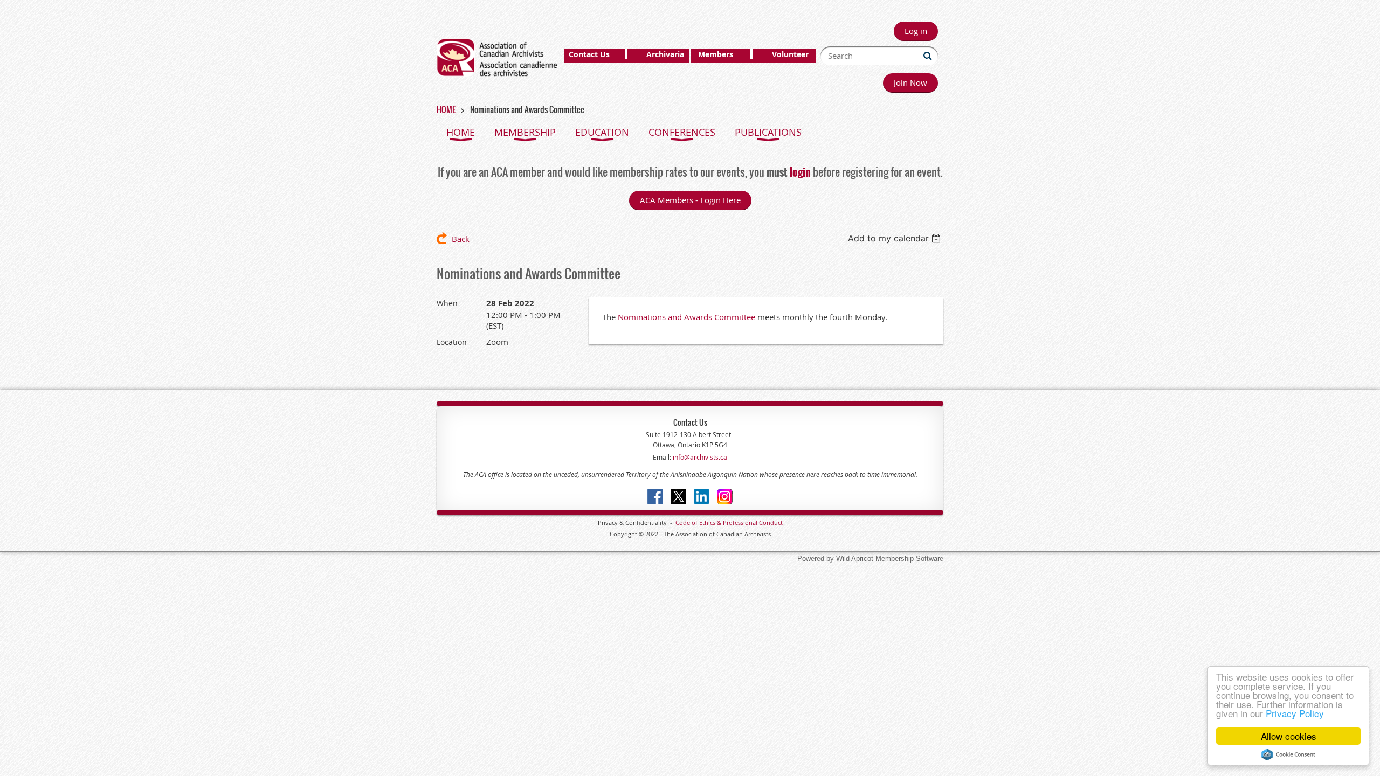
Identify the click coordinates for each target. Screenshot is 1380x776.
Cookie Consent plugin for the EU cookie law (1288, 754)
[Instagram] (725, 496)
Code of (687, 522)
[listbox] (895, 238)
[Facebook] (655, 496)
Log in (916, 30)
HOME (446, 109)
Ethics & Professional (728, 522)
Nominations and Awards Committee (686, 316)
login (800, 172)
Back (461, 238)
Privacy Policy (1295, 713)
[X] (678, 496)
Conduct (770, 522)
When (447, 303)
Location (452, 342)
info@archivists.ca (699, 457)
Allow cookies (1288, 736)
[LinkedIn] (701, 496)
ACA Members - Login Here (690, 200)
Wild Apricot (854, 559)
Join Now (910, 82)
